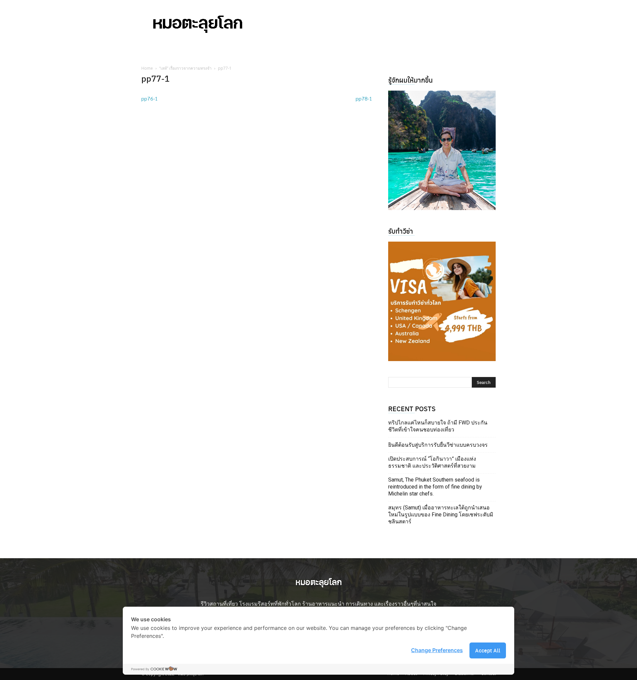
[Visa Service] (442, 301)
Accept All (487, 650)
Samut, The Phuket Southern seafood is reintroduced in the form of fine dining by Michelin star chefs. (435, 487)
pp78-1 (364, 98)
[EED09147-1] (442, 150)
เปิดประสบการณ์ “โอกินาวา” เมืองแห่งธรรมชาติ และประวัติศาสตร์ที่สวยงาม (432, 462)
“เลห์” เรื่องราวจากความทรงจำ (185, 68)
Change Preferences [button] (437, 650)
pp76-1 (149, 98)
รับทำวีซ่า (400, 231)
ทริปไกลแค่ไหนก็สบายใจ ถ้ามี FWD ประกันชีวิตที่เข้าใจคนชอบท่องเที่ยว (437, 426)
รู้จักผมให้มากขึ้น (410, 80)
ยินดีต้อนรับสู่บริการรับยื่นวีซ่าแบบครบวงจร (438, 445)
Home (147, 68)
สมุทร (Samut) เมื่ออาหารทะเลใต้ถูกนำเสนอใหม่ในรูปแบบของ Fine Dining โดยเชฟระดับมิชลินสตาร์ (440, 514)
